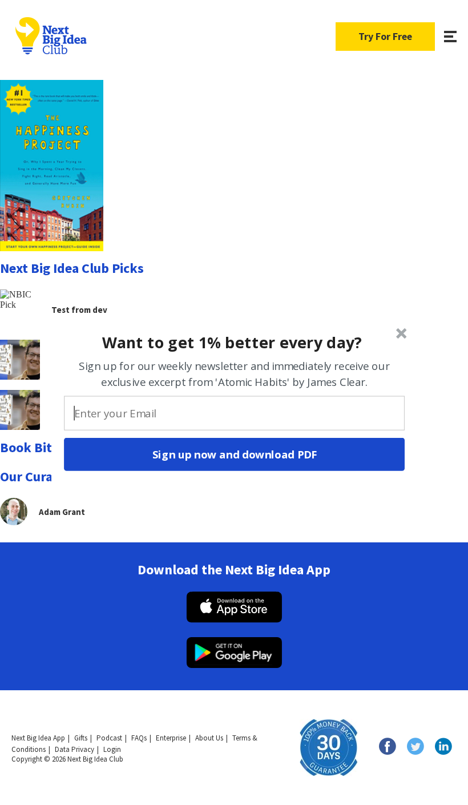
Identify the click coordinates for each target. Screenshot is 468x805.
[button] (232, 342)
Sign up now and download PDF (234, 454)
